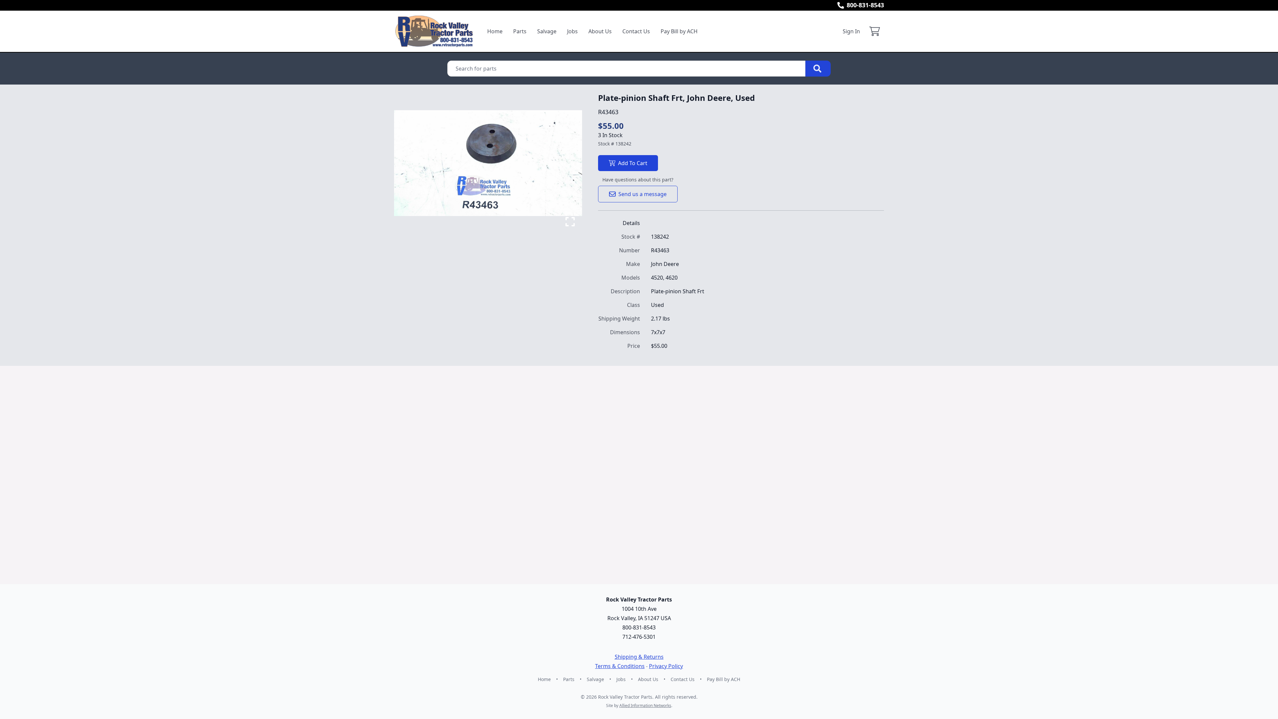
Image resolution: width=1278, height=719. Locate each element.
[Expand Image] (570, 221)
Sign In (851, 31)
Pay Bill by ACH (679, 31)
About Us (600, 31)
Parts (520, 31)
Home (495, 31)
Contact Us (636, 31)
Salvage (546, 31)
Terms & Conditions (620, 666)
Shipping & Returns (639, 656)
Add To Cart (632, 163)
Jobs (572, 31)
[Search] (818, 69)
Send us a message (642, 194)
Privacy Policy (666, 666)
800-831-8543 (865, 5)
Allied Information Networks (645, 705)
